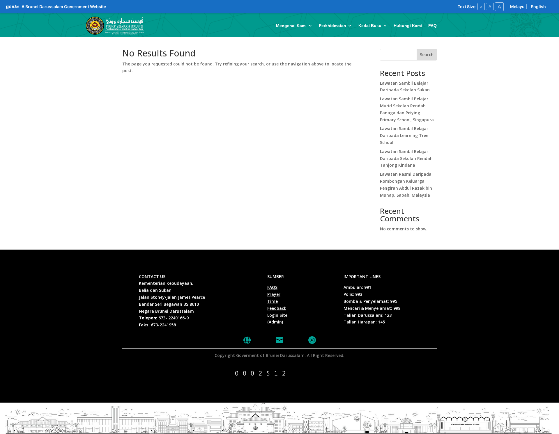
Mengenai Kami (291, 25)
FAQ (432, 25)
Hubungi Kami (408, 25)
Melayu (517, 6)
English (538, 6)
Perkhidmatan (332, 25)
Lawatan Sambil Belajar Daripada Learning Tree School (404, 135)
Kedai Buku (369, 25)
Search (427, 54)
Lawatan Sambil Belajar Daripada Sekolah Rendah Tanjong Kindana (406, 158)
